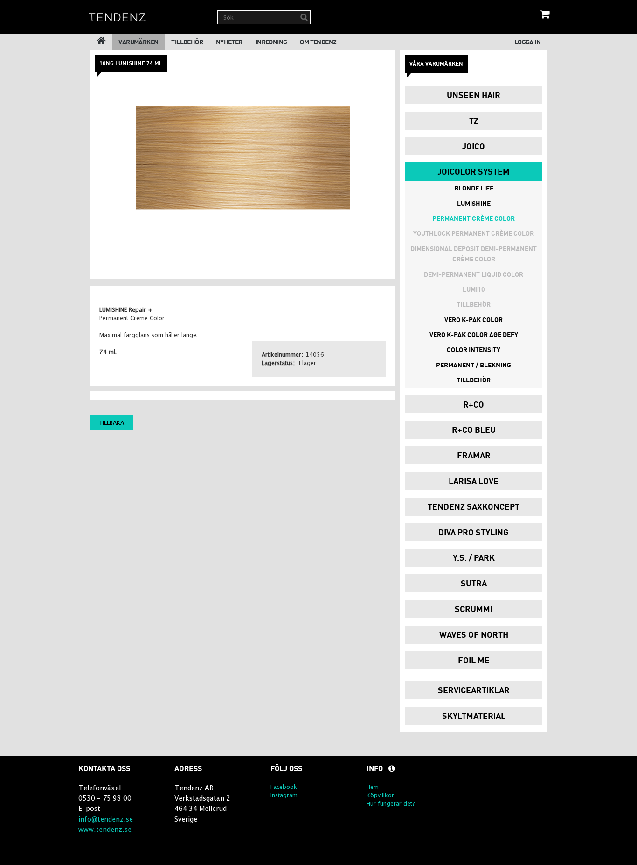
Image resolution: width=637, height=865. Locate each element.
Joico (473, 146)
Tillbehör (187, 42)
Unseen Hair (473, 95)
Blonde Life (473, 188)
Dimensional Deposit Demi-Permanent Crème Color (473, 254)
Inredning (271, 42)
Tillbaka (111, 422)
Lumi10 (474, 289)
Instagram (284, 795)
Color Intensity (473, 349)
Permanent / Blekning (473, 365)
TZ (473, 120)
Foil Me (474, 660)
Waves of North (473, 634)
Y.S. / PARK (474, 557)
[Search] (304, 17)
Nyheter (229, 42)
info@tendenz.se (105, 819)
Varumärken (138, 42)
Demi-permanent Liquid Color (473, 274)
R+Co (473, 404)
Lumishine (474, 203)
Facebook (283, 786)
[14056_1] (243, 157)
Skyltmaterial (473, 715)
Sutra (474, 583)
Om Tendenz (318, 42)
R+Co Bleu (474, 429)
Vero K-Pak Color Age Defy (473, 334)
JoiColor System (473, 171)
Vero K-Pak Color (473, 319)
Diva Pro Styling (473, 532)
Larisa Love (474, 481)
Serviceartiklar (474, 690)
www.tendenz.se (105, 829)
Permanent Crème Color (473, 218)
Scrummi (473, 609)
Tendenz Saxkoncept (473, 506)
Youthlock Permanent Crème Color (473, 233)
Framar (474, 455)
